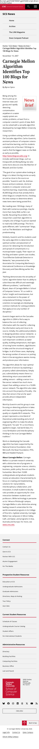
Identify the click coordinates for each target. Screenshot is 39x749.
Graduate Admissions (10, 591)
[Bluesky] (4, 703)
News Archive (24, 46)
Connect (6, 540)
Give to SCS (7, 552)
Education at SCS (9, 582)
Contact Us (6, 547)
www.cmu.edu (8, 525)
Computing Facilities (10, 661)
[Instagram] (13, 703)
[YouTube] (32, 703)
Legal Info (6, 732)
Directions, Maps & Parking (12, 596)
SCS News (13, 46)
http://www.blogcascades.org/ (15, 156)
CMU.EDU (19, 711)
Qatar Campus (28, 732)
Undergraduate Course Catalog (14, 626)
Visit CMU (6, 606)
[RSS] (37, 703)
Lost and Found (8, 671)
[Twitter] (27, 703)
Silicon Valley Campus (10, 737)
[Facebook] (8, 703)
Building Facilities (9, 656)
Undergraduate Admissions (13, 587)
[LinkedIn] (18, 703)
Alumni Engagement (10, 561)
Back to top (33, 723)
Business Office (8, 666)
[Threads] (22, 703)
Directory (6, 651)
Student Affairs (8, 631)
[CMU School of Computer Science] (12, 6)
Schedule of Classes (10, 621)
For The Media (8, 566)
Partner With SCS (9, 556)
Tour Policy (7, 601)
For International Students (12, 636)
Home (5, 46)
